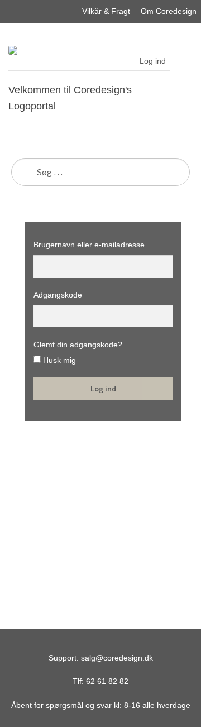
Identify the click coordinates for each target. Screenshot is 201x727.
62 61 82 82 (107, 681)
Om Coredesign (169, 11)
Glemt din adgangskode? (78, 344)
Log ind (153, 60)
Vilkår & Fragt (106, 11)
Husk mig (58, 360)
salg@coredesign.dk (117, 657)
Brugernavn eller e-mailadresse (89, 244)
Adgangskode (58, 294)
